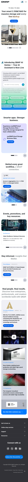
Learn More (14, 26)
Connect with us (14, 443)
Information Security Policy (18, 472)
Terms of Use (20, 470)
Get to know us (5, 423)
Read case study (8, 325)
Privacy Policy (17, 92)
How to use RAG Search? (11, 102)
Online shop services (7, 427)
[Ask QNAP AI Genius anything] (23, 84)
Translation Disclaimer (8, 470)
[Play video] (14, 337)
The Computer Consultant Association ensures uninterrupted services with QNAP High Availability (13, 393)
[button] (22, 2)
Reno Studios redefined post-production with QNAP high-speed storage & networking (13, 367)
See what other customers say (12, 412)
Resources (4, 436)
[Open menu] (26, 2)
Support (3, 431)
